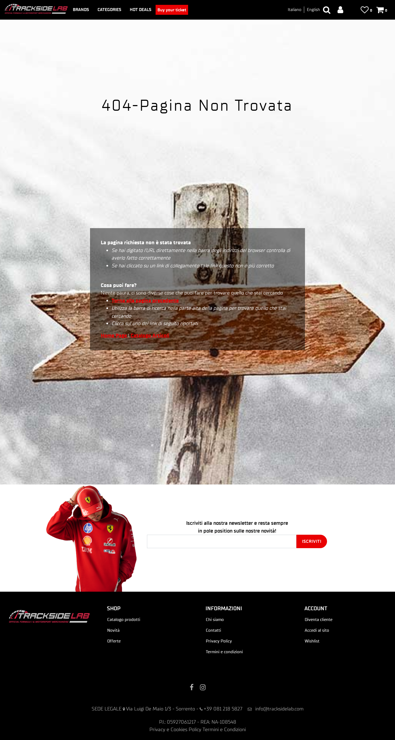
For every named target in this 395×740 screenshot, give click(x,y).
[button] (311, 541)
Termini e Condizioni (224, 729)
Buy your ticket (171, 9)
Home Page (114, 335)
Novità (113, 630)
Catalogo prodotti (123, 619)
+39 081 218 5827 (223, 709)
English (313, 9)
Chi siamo (215, 619)
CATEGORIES (109, 9)
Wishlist (312, 641)
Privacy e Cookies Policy (175, 729)
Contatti (213, 630)
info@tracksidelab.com (279, 709)
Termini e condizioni (224, 651)
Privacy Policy (219, 641)
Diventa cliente (318, 619)
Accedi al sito (317, 630)
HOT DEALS (140, 9)
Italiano (294, 9)
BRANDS (81, 9)
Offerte (114, 641)
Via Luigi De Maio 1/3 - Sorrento (160, 709)
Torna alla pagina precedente (145, 300)
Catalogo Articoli (150, 335)
